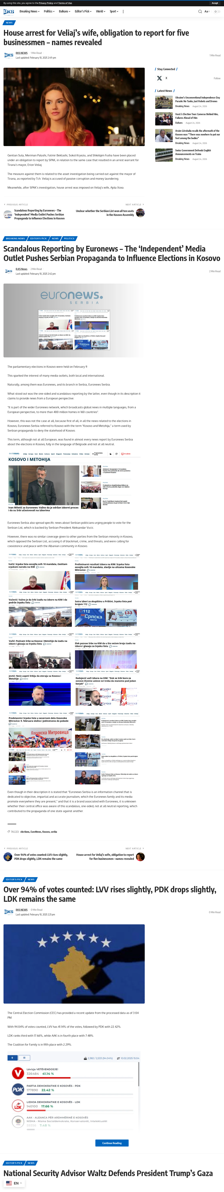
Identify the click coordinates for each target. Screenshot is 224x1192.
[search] (200, 11)
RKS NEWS (21, 52)
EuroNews (36, 831)
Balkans (179, 122)
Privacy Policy (46, 3)
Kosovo (46, 831)
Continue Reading (112, 1143)
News (9, 22)
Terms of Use (65, 3)
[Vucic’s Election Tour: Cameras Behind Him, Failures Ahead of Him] (164, 118)
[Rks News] (9, 11)
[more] (123, 11)
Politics (69, 238)
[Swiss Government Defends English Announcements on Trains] (164, 155)
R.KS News (21, 268)
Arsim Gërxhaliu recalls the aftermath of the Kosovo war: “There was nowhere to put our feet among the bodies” (197, 134)
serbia (54, 831)
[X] (187, 78)
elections (24, 831)
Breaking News (182, 106)
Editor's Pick (38, 238)
